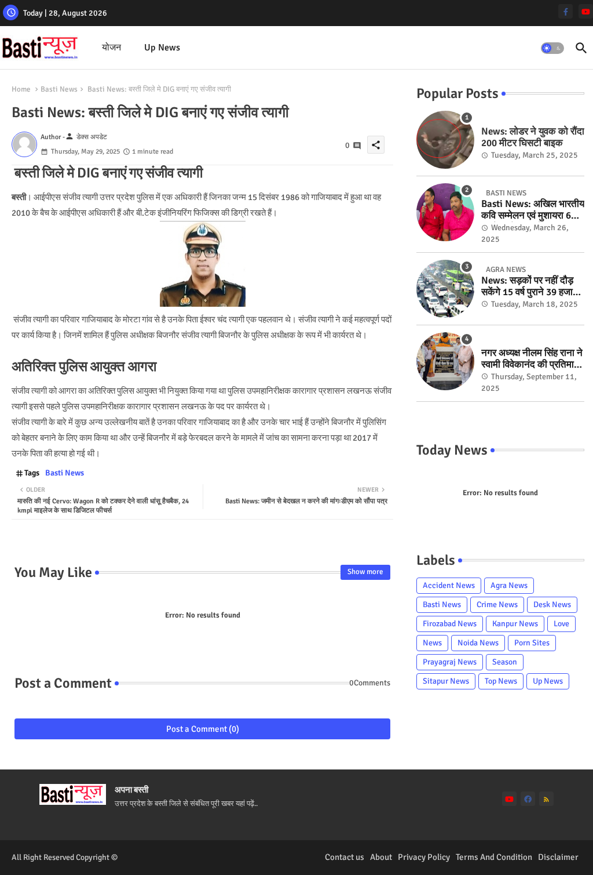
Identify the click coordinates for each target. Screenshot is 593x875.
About (381, 857)
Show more (365, 571)
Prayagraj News (450, 662)
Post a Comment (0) (202, 729)
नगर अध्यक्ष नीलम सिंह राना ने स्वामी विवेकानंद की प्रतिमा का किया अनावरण (532, 359)
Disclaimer (558, 857)
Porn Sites (532, 643)
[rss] (546, 799)
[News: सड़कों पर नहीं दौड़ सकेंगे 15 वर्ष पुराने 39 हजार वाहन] (445, 289)
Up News (162, 47)
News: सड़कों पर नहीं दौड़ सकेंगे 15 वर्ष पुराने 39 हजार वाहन (529, 287)
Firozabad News (450, 624)
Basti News (59, 89)
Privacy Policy (424, 857)
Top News (501, 681)
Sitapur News (446, 681)
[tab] (111, 48)
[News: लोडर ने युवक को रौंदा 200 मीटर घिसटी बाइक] (445, 140)
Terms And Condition (494, 857)
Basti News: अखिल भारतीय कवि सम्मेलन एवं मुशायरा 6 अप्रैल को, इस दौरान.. (532, 210)
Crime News (497, 604)
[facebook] (528, 799)
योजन (111, 47)
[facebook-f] (565, 11)
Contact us (344, 857)
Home (21, 89)
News (432, 643)
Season (504, 662)
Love (561, 624)
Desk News (552, 604)
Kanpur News (515, 624)
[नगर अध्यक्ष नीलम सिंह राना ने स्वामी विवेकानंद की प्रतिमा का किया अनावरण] (445, 361)
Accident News (449, 585)
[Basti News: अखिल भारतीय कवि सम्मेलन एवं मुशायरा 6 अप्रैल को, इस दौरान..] (445, 212)
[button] (552, 48)
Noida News (478, 643)
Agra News (509, 585)
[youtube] (586, 11)
